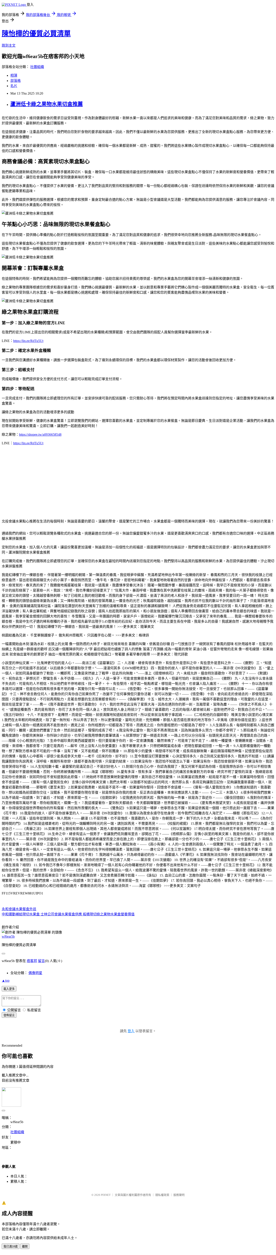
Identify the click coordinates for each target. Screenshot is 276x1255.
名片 (13, 86)
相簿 (13, 75)
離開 (25, 1246)
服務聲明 (179, 1194)
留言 (41, 961)
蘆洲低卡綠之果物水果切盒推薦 (46, 104)
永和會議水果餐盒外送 (19, 909)
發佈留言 (9, 1015)
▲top (5, 980)
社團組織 (37, 67)
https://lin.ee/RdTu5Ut (28, 341)
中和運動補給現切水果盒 (21, 914)
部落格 (15, 80)
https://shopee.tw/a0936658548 (40, 434)
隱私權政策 (162, 1194)
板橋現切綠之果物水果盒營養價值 (108, 914)
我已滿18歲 (10, 1246)
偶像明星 (35, 973)
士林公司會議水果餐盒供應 (61, 914)
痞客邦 (32, 961)
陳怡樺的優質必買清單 (36, 33)
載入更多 (9, 989)
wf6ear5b (8, 936)
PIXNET (106, 1194)
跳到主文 (9, 45)
